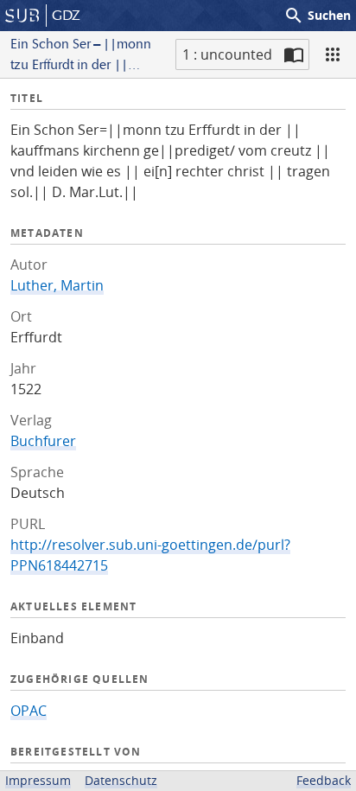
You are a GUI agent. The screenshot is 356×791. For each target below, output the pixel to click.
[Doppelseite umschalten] (293, 54)
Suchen (317, 15)
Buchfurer (43, 440)
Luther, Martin (57, 285)
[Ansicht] (333, 54)
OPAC (28, 710)
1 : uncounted (227, 54)
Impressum (38, 780)
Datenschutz (121, 780)
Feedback (323, 780)
